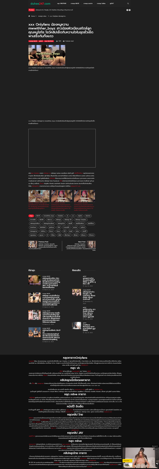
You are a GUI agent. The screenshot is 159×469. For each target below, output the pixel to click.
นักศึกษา (43, 231)
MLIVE (38, 216)
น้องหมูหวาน (33, 231)
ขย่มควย (88, 216)
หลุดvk (41, 235)
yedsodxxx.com (80, 389)
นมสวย (75, 227)
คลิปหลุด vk (47, 173)
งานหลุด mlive (75, 3)
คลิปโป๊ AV (32, 436)
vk (67, 216)
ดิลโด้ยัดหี (42, 227)
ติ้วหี (59, 227)
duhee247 (32, 444)
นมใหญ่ (83, 227)
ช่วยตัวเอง (33, 227)
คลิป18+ (41, 220)
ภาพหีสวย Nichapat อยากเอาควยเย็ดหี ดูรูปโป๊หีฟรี (89, 328)
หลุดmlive (33, 235)
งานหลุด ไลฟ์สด (101, 3)
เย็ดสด (76, 235)
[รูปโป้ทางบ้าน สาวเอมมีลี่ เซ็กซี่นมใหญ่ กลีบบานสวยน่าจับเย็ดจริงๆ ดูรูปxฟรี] (76, 310)
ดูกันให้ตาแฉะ (92, 460)
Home (33, 16)
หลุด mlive (70, 410)
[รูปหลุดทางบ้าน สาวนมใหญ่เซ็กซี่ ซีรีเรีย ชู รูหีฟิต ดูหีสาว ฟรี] (76, 278)
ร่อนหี (70, 231)
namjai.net (41, 383)
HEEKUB (52, 178)
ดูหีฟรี (89, 371)
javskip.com (75, 430)
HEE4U (31, 418)
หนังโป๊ (84, 231)
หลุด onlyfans (37, 422)
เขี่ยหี (59, 235)
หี (47, 235)
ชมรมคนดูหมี (75, 371)
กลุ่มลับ (80, 216)
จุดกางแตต (83, 458)
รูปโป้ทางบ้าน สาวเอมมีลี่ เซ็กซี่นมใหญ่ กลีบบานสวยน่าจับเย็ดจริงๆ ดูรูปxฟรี (55, 10)
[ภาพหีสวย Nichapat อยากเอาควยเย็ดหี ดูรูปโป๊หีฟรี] (76, 325)
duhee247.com (75, 186)
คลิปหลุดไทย (35, 186)
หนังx (77, 231)
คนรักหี (102, 462)
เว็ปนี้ (61, 371)
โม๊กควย (91, 235)
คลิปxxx (49, 220)
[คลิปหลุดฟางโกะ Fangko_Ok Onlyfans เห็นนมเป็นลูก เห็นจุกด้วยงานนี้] (76, 292)
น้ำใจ (61, 181)
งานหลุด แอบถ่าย (87, 3)
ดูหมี (41, 410)
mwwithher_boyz (49, 216)
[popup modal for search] (128, 3)
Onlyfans (60, 216)
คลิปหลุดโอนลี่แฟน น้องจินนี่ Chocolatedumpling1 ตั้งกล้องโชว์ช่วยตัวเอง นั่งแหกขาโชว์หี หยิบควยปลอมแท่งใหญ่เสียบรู (51, 335)
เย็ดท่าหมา (67, 235)
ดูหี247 (112, 3)
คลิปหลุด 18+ (68, 220)
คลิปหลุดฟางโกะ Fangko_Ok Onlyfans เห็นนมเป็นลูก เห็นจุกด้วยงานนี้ (89, 296)
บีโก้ (64, 231)
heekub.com (70, 412)
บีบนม (58, 231)
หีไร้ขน (53, 235)
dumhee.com (98, 389)
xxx (73, 216)
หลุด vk (53, 428)
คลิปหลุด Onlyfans (80, 220)
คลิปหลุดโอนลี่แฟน (49, 224)
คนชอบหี (31, 361)
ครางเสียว (33, 220)
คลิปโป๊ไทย (91, 224)
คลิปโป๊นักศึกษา (78, 173)
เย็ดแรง (83, 235)
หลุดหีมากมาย (114, 464)
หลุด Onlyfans (61, 3)
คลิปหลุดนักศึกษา (35, 224)
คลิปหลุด (58, 220)
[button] (127, 10)
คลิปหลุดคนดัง (45, 420)
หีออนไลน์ (63, 448)
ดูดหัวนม (51, 227)
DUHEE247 (84, 365)
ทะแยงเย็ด (66, 227)
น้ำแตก (42, 184)
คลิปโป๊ (70, 224)
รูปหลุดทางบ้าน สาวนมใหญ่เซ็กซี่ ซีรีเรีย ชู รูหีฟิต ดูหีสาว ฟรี (89, 281)
